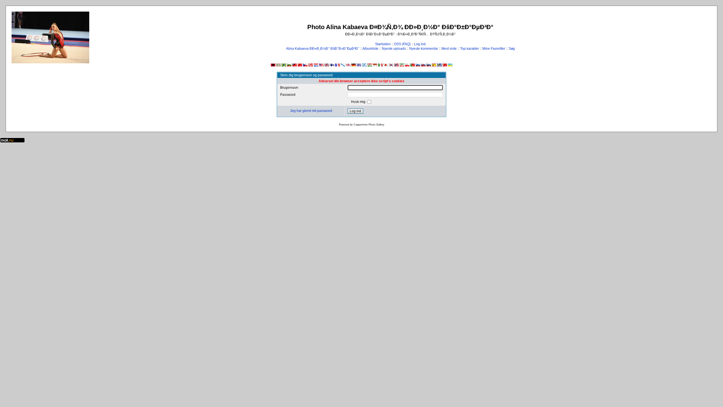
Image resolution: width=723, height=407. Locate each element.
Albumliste (370, 49)
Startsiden (383, 44)
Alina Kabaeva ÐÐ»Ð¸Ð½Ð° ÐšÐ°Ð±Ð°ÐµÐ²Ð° (322, 49)
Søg (512, 49)
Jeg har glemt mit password (311, 111)
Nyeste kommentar (423, 49)
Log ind (420, 44)
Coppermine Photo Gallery (369, 124)
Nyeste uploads (394, 49)
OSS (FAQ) (402, 44)
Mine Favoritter (493, 49)
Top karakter (469, 49)
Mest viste (449, 49)
